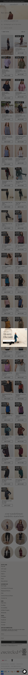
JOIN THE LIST (8, 342)
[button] (25, 672)
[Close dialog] (26, 329)
